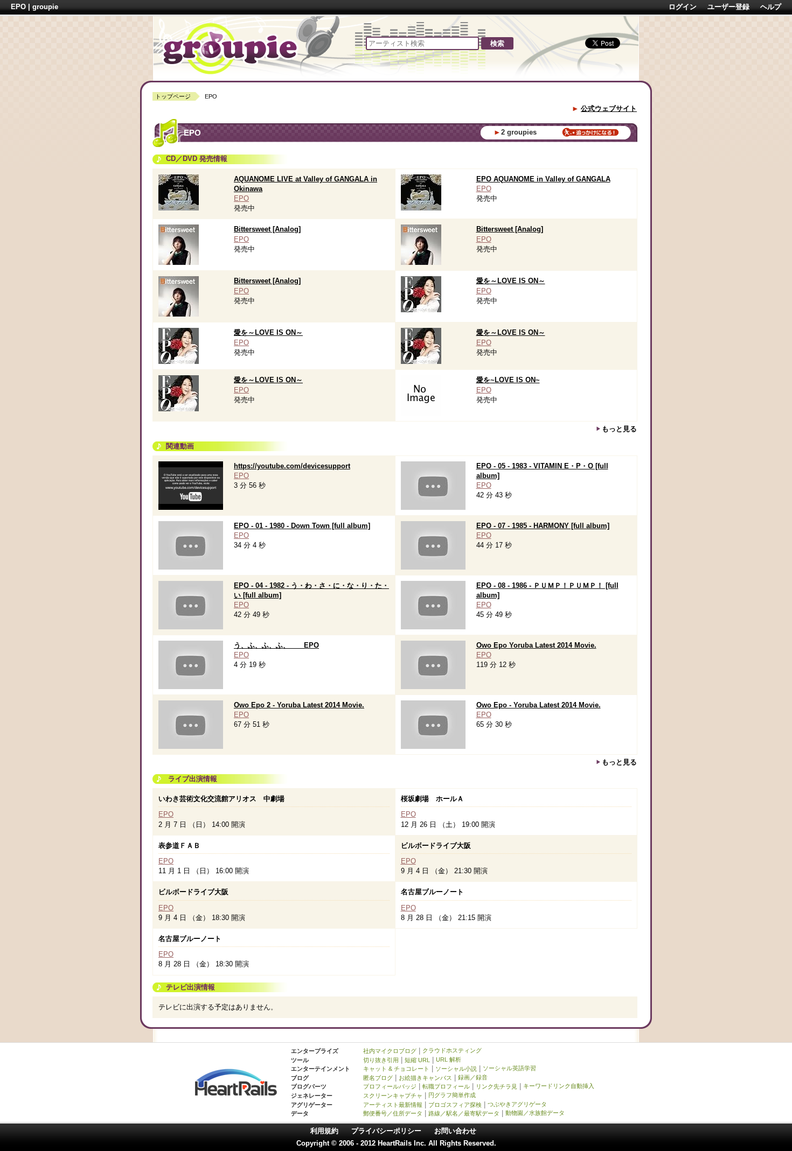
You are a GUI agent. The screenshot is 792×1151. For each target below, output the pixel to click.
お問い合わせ (455, 1131)
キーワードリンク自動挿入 (558, 1086)
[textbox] (422, 43)
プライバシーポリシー (386, 1131)
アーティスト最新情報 (392, 1104)
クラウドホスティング (452, 1050)
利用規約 (324, 1131)
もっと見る (619, 429)
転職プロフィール (446, 1086)
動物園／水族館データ (535, 1113)
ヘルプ (770, 7)
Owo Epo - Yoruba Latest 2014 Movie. (538, 705)
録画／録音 (473, 1077)
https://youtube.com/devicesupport (292, 466)
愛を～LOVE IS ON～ (510, 281)
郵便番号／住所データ (392, 1113)
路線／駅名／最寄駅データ (463, 1113)
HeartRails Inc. (402, 1143)
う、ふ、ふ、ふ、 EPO (276, 645)
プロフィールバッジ (389, 1086)
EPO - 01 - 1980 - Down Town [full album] (302, 526)
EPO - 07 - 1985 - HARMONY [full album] (542, 526)
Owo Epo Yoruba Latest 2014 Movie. (536, 645)
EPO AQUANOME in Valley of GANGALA (543, 179)
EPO (241, 198)
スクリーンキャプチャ (392, 1095)
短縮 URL (417, 1060)
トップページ (173, 96)
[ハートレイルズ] (236, 1082)
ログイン (683, 7)
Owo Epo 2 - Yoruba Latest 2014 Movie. (299, 705)
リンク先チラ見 (496, 1086)
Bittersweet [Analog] (267, 229)
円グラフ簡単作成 (452, 1095)
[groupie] (230, 48)
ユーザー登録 (728, 7)
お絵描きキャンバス (425, 1078)
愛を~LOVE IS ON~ (508, 380)
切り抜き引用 (381, 1060)
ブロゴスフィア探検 (455, 1104)
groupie (45, 7)
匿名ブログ (378, 1078)
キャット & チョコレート (396, 1068)
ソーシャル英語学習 (509, 1068)
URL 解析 (448, 1059)
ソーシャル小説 (456, 1068)
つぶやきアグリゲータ (517, 1104)
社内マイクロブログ (389, 1051)
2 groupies (519, 132)
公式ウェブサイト (609, 108)
